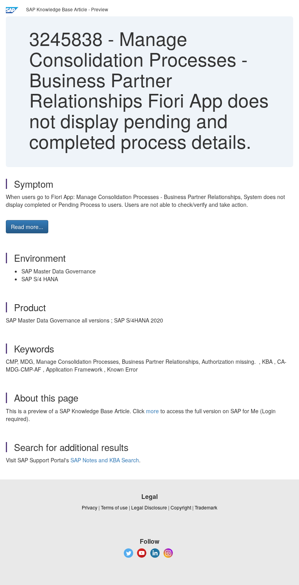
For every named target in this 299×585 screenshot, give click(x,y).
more (152, 411)
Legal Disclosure (149, 507)
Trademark (206, 507)
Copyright (181, 507)
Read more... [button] (27, 227)
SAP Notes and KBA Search (104, 460)
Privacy (89, 507)
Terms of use (114, 507)
